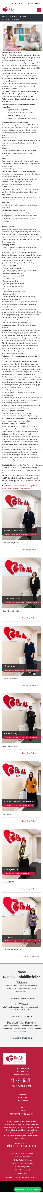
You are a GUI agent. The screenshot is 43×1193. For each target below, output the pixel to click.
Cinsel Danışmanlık (22, 1167)
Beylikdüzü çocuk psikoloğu (28, 486)
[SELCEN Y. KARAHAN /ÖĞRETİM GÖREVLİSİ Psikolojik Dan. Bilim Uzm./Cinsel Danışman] (21, 786)
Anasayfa (22, 1094)
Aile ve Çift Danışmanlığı (22, 1157)
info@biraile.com (10, 1007)
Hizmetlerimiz (23, 1101)
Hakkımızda (22, 1097)
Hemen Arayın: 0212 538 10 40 (21, 998)
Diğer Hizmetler (23, 1173)
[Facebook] (13, 1080)
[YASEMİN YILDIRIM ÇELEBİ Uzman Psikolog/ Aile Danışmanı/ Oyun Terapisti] (21, 515)
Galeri (22, 1107)
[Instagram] (29, 1080)
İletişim (22, 1110)
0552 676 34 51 (19, 3)
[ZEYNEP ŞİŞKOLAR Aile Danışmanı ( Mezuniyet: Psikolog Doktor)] (21, 854)
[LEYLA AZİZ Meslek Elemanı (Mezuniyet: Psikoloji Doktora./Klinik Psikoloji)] (21, 922)
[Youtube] (24, 1080)
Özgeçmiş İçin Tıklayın (29, 550)
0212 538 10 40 (34, 3)
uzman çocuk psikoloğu (10, 488)
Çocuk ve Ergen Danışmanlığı (22, 1163)
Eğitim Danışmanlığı (22, 1170)
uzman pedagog (24, 488)
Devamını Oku (22, 1143)
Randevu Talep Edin (22, 1038)
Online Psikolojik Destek (23, 1160)
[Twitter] (18, 1080)
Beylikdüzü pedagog (11, 486)
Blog (22, 1104)
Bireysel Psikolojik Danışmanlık (22, 1153)
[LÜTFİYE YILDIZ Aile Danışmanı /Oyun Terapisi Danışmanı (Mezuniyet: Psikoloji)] (21, 651)
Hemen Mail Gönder (22, 1017)
